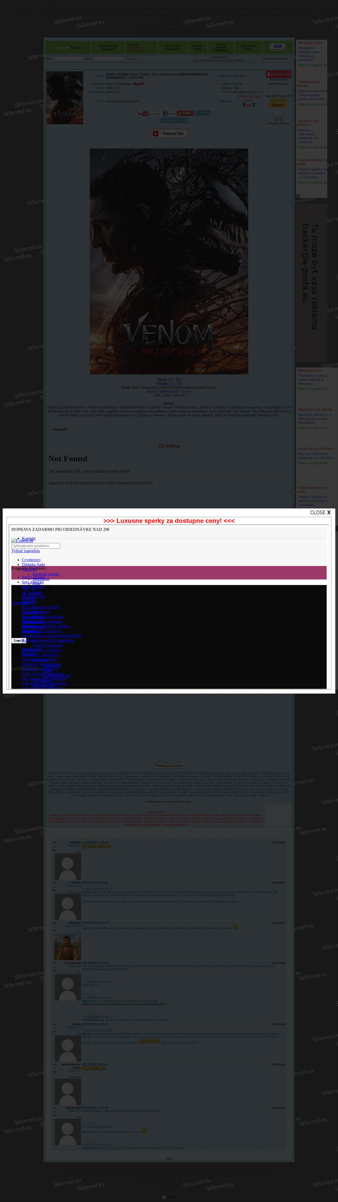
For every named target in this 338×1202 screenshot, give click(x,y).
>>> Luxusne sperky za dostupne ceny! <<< (169, 520)
